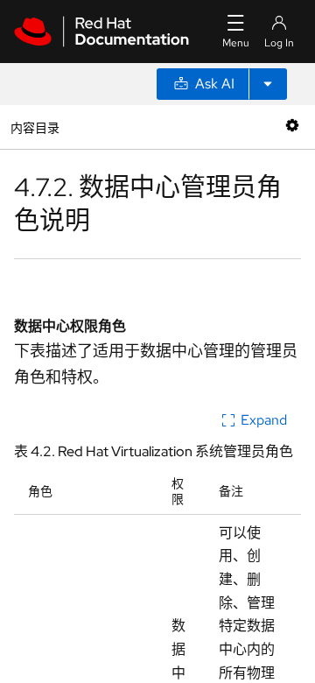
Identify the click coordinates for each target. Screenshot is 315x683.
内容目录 (35, 126)
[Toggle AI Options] (267, 84)
